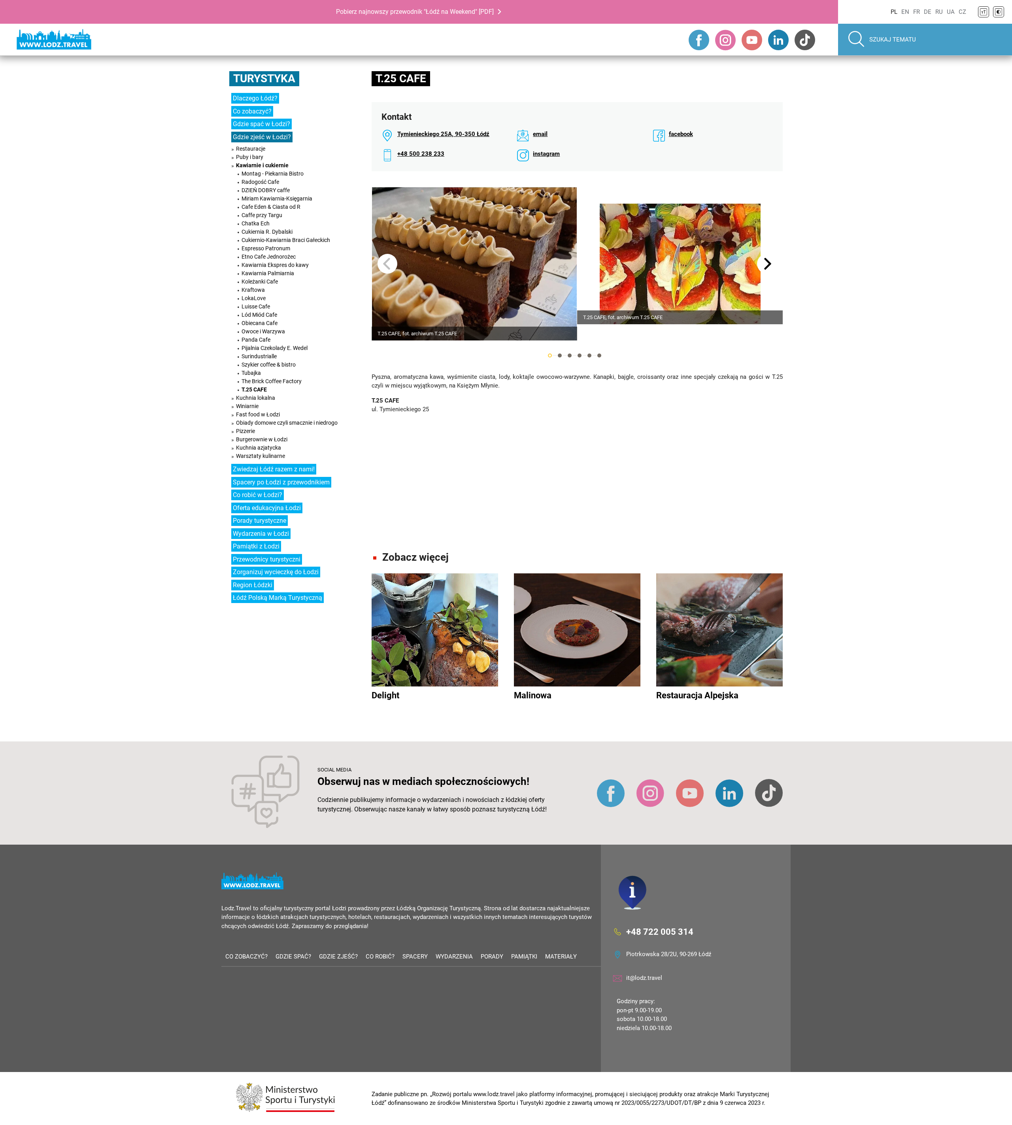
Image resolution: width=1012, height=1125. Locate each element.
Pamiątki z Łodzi (256, 546)
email (540, 134)
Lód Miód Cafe (259, 315)
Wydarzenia (454, 956)
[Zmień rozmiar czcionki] (983, 11)
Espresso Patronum (266, 248)
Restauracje (250, 149)
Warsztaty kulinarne (260, 456)
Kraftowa (253, 290)
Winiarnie (247, 406)
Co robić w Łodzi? (257, 495)
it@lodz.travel (644, 977)
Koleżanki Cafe (260, 281)
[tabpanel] (474, 263)
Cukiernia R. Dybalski (267, 232)
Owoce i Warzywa (263, 331)
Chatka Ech (256, 223)
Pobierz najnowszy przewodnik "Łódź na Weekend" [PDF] (415, 11)
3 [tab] (570, 355)
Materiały (561, 956)
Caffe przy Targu (262, 215)
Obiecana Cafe (260, 323)
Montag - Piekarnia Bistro (273, 173)
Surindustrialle (259, 356)
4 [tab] (580, 355)
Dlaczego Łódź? (255, 98)
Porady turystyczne (259, 520)
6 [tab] (599, 355)
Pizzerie (245, 431)
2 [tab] (560, 355)
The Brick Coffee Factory (272, 381)
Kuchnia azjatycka (258, 447)
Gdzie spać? (293, 956)
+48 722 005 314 (659, 932)
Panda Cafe (256, 340)
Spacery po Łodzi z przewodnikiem (281, 482)
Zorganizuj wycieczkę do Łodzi (276, 572)
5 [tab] (589, 355)
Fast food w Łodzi (258, 414)
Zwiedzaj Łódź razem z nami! (274, 469)
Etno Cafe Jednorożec (269, 256)
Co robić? (380, 956)
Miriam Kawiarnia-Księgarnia (277, 198)
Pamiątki (524, 956)
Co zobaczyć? (252, 111)
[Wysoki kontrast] (998, 11)
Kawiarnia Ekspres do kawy (275, 265)
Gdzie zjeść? (338, 956)
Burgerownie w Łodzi (261, 439)
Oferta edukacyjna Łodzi (267, 508)
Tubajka (251, 373)
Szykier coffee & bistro (269, 364)
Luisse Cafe (256, 306)
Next (767, 264)
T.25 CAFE (254, 389)
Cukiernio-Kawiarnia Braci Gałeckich (286, 240)
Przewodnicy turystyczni (266, 559)
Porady (492, 956)
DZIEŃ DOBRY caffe (266, 190)
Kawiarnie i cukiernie (262, 165)
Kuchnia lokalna (255, 398)
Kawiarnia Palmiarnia (268, 273)
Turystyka (264, 78)
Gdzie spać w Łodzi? (261, 124)
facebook (681, 134)
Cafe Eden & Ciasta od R (271, 207)
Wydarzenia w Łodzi (261, 533)
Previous (387, 264)
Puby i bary (249, 157)
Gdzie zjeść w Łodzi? (262, 137)
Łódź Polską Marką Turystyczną (277, 597)
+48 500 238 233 (420, 153)
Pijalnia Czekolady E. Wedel (275, 348)
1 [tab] (550, 355)
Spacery (415, 956)
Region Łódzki (252, 585)
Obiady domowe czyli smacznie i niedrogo (287, 423)
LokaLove (254, 298)
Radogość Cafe (260, 182)
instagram (546, 153)
